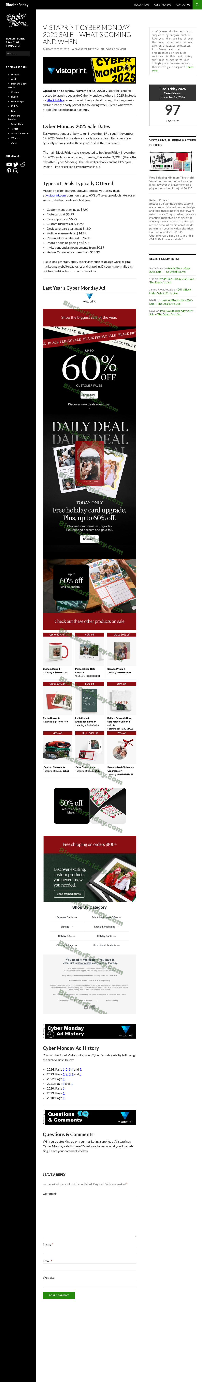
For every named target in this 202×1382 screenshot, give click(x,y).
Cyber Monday (162, 4)
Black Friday (141, 4)
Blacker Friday (17, 5)
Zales (14, 142)
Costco (15, 91)
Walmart (15, 138)
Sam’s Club (17, 123)
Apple (14, 78)
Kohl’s (14, 106)
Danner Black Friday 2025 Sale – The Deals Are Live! (171, 301)
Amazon (15, 74)
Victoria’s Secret (20, 133)
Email (47, 1261)
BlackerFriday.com (87, 49)
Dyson (14, 96)
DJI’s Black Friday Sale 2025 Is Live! (170, 291)
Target (14, 128)
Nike (13, 110)
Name (48, 1244)
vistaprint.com (56, 195)
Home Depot (18, 101)
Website (48, 1277)
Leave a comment (115, 49)
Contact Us (183, 4)
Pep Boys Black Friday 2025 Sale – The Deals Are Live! (171, 312)
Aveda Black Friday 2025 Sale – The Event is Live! (169, 269)
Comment (49, 1193)
